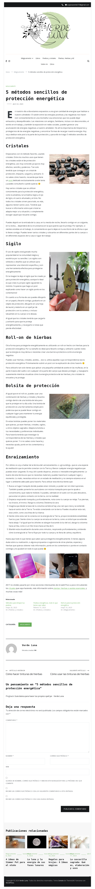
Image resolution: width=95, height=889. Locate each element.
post (11, 180)
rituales (12, 588)
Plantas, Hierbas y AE (66, 58)
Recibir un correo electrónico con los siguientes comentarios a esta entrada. (39, 791)
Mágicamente (26, 58)
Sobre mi (44, 64)
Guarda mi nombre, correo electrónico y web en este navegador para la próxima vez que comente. (44, 782)
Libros (38, 58)
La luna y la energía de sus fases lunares (36, 862)
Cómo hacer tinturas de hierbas (24, 673)
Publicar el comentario (75, 809)
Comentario (11, 720)
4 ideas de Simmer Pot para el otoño (15, 862)
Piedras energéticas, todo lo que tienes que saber (45, 604)
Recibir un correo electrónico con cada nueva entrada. (30, 799)
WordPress (10, 883)
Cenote (61, 880)
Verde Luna (29, 645)
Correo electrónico (59, 756)
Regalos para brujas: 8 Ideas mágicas (58, 862)
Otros (52, 64)
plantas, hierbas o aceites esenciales (69, 588)
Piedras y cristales (49, 58)
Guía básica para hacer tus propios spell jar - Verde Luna (39, 696)
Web (7, 767)
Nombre (10, 756)
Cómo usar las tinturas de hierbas (69, 673)
